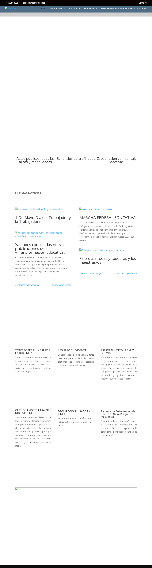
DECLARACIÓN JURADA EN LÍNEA (74, 413)
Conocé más (35, 182)
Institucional (56, 8)
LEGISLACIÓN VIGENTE (72, 350)
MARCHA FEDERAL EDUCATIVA (107, 217)
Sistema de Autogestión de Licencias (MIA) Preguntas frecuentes (118, 414)
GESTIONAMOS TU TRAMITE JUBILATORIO (33, 411)
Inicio (43, 8)
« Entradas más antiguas (27, 284)
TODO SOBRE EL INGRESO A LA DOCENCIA (32, 351)
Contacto (143, 3)
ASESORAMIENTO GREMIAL (76, 29)
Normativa (89, 8)
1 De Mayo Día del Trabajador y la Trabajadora (43, 219)
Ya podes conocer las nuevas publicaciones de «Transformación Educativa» (40, 248)
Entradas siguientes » (62, 284)
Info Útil (73, 8)
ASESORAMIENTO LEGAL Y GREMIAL (117, 351)
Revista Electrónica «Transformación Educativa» (124, 8)
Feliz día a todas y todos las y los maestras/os (107, 260)
